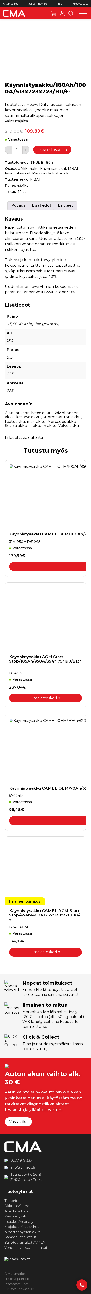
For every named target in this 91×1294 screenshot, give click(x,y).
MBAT (35, 179)
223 (10, 374)
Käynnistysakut (53, 168)
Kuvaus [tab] (18, 205)
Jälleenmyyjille (38, 3)
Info (59, 3)
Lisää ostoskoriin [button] (45, 698)
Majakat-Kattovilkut (21, 1226)
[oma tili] (62, 13)
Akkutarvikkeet (17, 1206)
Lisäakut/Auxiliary (18, 1221)
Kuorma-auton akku (61, 417)
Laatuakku (15, 421)
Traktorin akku (43, 425)
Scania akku (16, 425)
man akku (36, 421)
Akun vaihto (10, 3)
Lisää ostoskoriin (52, 149)
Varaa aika (18, 1122)
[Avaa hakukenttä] (71, 13)
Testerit (10, 1200)
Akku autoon (17, 413)
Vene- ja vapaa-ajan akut (25, 1247)
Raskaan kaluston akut (52, 173)
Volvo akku (68, 425)
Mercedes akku (61, 421)
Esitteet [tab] (65, 205)
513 (9, 357)
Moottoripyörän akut (22, 1232)
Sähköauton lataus (20, 1237)
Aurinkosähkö (16, 1211)
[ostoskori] (53, 13)
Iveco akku (41, 413)
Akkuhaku (29, 168)
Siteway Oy (25, 1289)
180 (10, 340)
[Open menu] (83, 13)
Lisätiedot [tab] (41, 205)
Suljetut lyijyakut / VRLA (24, 1242)
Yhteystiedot (80, 3)
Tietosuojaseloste (17, 1279)
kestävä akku (28, 417)
